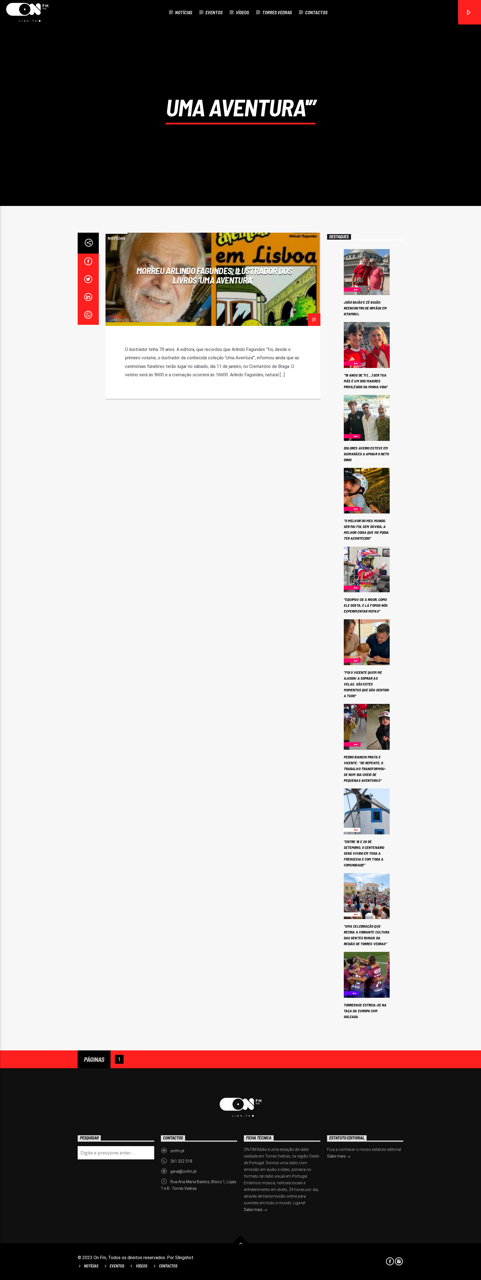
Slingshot (184, 1257)
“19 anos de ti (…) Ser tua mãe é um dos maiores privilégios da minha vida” (366, 381)
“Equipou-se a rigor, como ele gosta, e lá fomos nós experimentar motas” (366, 605)
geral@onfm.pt (183, 1171)
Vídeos (242, 12)
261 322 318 (181, 1161)
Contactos (316, 12)
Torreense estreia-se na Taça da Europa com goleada (365, 1011)
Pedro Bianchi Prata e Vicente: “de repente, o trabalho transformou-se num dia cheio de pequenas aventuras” (365, 769)
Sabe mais (253, 1209)
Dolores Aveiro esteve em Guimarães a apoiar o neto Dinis (366, 454)
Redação (116, 317)
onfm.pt (177, 1151)
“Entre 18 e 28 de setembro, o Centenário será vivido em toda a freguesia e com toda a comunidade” (364, 853)
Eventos (213, 12)
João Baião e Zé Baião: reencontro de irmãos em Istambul (365, 308)
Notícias (183, 12)
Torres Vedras (277, 12)
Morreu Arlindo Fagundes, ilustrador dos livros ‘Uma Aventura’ (214, 275)
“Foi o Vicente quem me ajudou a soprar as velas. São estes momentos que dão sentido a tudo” (366, 684)
